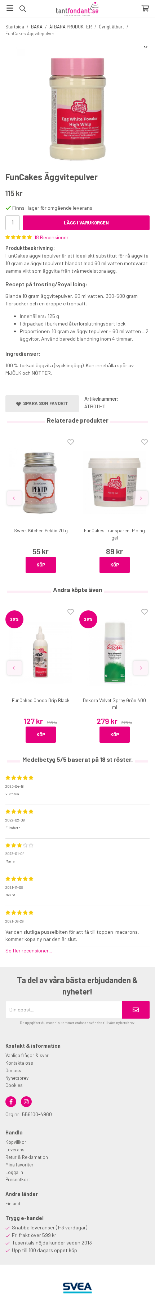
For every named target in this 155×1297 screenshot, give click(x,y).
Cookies (14, 1085)
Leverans (15, 1149)
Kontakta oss (19, 1063)
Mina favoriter (19, 1165)
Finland (12, 1203)
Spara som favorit (44, 403)
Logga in (14, 1172)
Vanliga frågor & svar (27, 1055)
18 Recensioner (51, 237)
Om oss (13, 1070)
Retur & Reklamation (26, 1157)
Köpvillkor (15, 1142)
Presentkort (17, 1179)
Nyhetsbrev (16, 1078)
